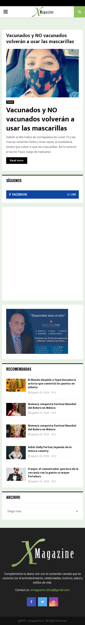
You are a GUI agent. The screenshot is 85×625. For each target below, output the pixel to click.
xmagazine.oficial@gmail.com (50, 590)
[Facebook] (31, 601)
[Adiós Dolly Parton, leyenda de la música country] (16, 452)
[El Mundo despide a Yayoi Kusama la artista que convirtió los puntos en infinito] (16, 385)
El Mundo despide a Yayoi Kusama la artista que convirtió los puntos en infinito (52, 383)
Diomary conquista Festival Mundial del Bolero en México (52, 406)
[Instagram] (53, 601)
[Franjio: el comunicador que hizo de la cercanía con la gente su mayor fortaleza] (16, 474)
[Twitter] (42, 601)
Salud (10, 102)
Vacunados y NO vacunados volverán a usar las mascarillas (40, 119)
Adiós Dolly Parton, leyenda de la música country (50, 449)
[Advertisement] (42, 253)
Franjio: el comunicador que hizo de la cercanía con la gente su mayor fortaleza (53, 473)
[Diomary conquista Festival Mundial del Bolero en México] (16, 409)
